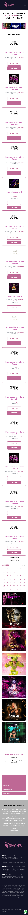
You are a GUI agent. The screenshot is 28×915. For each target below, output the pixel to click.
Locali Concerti (13, 864)
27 (4, 572)
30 (14, 572)
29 (10, 572)
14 (17, 579)
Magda (12, 891)
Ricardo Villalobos (20, 892)
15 (20, 579)
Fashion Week (5, 858)
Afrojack (6, 885)
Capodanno (10, 855)
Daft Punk (20, 886)
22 (20, 582)
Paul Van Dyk (12, 892)
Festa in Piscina (16, 876)
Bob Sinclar (5, 886)
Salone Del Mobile (14, 858)
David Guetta (9, 888)
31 (17, 572)
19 (10, 582)
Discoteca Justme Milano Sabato (14, 363)
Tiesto (7, 897)
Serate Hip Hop (12, 868)
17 (4, 582)
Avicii (13, 885)
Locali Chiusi (20, 864)
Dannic (3, 888)
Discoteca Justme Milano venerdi (14, 227)
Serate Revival (19, 869)
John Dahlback (18, 889)
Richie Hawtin (5, 894)
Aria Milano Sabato (15, 296)
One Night (8, 866)
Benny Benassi (22, 885)
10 (4, 579)
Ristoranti (19, 861)
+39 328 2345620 (14, 754)
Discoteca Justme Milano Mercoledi (14, 123)
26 (10, 586)
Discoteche (13, 861)
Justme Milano (20, 57)
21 (17, 582)
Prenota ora (14, 63)
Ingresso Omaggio (16, 866)
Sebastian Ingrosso (13, 894)
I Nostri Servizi (6, 793)
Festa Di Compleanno (11, 874)
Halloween (19, 857)
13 (14, 579)
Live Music (8, 869)
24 (4, 585)
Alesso (9, 885)
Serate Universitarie (13, 870)
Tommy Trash (12, 897)
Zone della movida (7, 781)
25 (7, 586)
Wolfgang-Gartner (20, 897)
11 (7, 579)
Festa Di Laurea (8, 876)
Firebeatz (7, 889)
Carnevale (16, 855)
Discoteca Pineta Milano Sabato (15, 328)
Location (21, 862)
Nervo (22, 891)
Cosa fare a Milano (7, 789)
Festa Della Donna (12, 857)
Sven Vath (14, 895)
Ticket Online (14, 68)
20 (14, 582)
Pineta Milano (20, 266)
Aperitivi (8, 861)
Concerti (13, 869)
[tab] (14, 777)
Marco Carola (17, 891)
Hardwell (12, 889)
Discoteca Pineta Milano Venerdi (15, 262)
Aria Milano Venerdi (14, 192)
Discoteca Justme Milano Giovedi (14, 158)
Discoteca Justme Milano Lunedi (14, 53)
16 (24, 579)
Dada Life (15, 886)
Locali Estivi (16, 862)
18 (7, 582)
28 (7, 572)
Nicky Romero (5, 892)
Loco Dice (7, 891)
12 (10, 579)
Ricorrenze (6, 785)
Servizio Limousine (18, 877)
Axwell (16, 885)
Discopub (10, 862)
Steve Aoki (8, 895)
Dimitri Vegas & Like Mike (18, 888)
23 (24, 582)
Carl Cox (10, 886)
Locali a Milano (7, 777)
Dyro (3, 889)
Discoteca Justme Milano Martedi (14, 88)
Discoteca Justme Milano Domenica (14, 398)
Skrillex (20, 894)
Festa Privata (10, 877)
